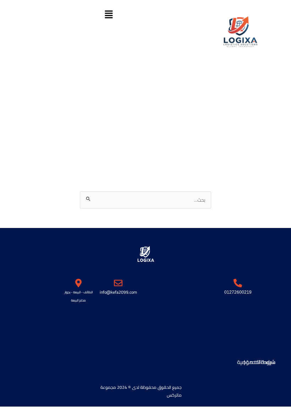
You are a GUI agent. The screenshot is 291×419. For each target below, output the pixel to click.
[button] (109, 14)
